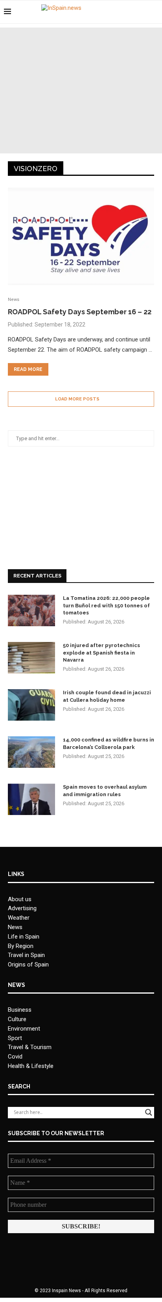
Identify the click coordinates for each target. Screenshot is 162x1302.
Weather (18, 917)
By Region (20, 946)
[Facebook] (125, 11)
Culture (17, 1019)
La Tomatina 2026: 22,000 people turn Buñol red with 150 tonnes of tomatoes (106, 605)
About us (19, 899)
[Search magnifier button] (148, 1112)
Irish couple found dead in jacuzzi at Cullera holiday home (107, 696)
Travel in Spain (26, 955)
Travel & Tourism (30, 1047)
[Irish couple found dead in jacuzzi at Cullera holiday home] (31, 705)
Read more (28, 369)
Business (19, 1009)
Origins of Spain (28, 964)
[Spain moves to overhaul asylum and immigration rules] (31, 799)
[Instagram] (142, 11)
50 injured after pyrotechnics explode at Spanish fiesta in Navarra (101, 652)
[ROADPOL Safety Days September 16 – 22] (81, 236)
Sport (15, 1038)
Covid (15, 1056)
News (15, 927)
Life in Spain (23, 936)
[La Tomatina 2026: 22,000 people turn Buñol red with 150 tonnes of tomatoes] (31, 610)
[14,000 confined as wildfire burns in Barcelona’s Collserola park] (31, 752)
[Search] (154, 11)
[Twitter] (134, 11)
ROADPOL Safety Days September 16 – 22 (79, 312)
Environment (24, 1028)
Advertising (22, 908)
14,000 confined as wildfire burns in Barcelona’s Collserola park (108, 743)
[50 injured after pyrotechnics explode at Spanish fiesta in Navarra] (31, 657)
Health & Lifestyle (30, 1066)
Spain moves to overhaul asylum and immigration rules (105, 790)
